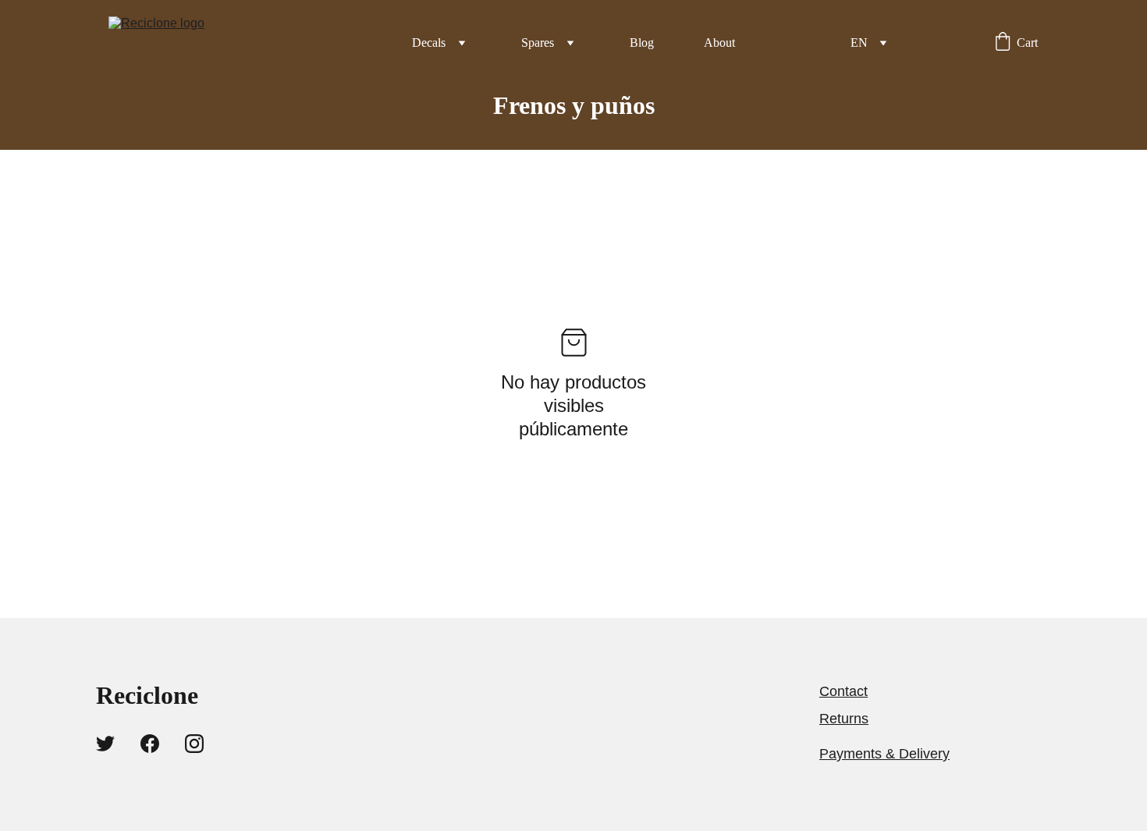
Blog (642, 42)
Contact (843, 691)
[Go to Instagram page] (194, 743)
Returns (843, 718)
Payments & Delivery (884, 754)
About (719, 42)
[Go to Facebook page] (149, 743)
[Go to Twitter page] (105, 743)
